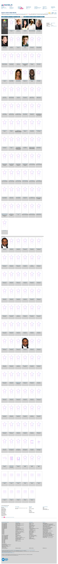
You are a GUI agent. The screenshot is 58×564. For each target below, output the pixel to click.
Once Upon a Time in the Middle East (6, 544)
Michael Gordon (4, 315)
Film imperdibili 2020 (4, 526)
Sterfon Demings (11, 482)
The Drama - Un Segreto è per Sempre (34, 528)
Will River (18, 130)
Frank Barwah (25, 265)
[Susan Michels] (11, 381)
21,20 (49, 527)
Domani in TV (28, 8)
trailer (28, 550)
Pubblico (13, 16)
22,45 (49, 525)
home (2, 550)
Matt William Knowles (39, 130)
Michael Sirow (18, 46)
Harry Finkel (25, 298)
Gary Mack (18, 365)
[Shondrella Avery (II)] (4, 264)
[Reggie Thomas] (38, 431)
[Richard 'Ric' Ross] (32, 498)
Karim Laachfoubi (11, 348)
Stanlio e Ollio (44, 528)
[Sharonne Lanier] (25, 96)
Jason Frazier (32, 482)
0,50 (46, 530)
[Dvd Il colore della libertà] (53, 13)
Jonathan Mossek (32, 382)
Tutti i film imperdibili (4, 523)
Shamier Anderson (31, 80)
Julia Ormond (4, 46)
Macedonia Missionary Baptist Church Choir (5, 214)
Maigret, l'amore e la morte (5, 546)
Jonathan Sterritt (4, 130)
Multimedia (44, 6)
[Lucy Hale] (25, 29)
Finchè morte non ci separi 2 (32, 535)
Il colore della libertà (10, 18)
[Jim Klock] (11, 46)
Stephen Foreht (39, 298)
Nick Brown (38, 163)
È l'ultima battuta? (31, 534)
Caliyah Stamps (32, 213)
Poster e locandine (31, 508)
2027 (5, 7)
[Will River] (18, 129)
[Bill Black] (32, 264)
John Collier (32, 180)
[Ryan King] (4, 96)
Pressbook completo (31, 512)
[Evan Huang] (32, 129)
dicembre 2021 (14, 14)
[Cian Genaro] (18, 96)
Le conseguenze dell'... (45, 524)
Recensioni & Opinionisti (4, 506)
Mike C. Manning (39, 46)
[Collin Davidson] (25, 196)
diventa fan (45, 8)
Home (2, 18)
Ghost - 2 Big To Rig (18, 532)
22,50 (49, 535)
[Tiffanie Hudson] (11, 498)
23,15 (46, 529)
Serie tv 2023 (3, 540)
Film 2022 (3, 530)
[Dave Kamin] (25, 331)
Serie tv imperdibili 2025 (37, 7)
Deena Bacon (11, 265)
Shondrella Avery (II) (4, 265)
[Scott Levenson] (38, 348)
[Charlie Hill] (32, 196)
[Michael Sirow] (18, 46)
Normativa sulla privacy (5, 552)
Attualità (35, 6)
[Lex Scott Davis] (4, 79)
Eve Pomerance (4, 415)
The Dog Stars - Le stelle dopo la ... (19, 529)
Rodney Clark (11, 113)
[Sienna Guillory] (18, 79)
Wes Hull (18, 315)
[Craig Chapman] (11, 281)
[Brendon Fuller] (38, 96)
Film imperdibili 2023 (4, 524)
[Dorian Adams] (25, 213)
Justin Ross (32, 415)
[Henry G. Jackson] (38, 314)
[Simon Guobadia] (11, 314)
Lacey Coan (4, 230)
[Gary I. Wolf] (4, 448)
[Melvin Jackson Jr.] (32, 314)
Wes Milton (38, 180)
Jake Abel (25, 46)
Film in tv (44, 522)
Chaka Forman (32, 46)
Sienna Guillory (18, 80)
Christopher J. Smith (11, 432)
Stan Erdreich (11, 298)
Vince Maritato (32, 365)
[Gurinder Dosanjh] (38, 281)
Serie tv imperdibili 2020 (5, 538)
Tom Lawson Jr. (39, 113)
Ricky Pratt (38, 465)
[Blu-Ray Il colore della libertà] (55, 13)
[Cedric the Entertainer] (32, 29)
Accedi (26, 550)
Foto (33, 16)
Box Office (35, 8)
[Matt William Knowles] (38, 129)
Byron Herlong (25, 113)
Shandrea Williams (18, 482)
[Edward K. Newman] (18, 398)
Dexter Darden (39, 63)
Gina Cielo (4, 113)
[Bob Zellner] (18, 448)
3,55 (47, 526)
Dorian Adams (25, 213)
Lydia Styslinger (11, 80)
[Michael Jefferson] (11, 331)
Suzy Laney (25, 482)
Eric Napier (31, 465)
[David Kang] (32, 331)
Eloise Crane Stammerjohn (11, 466)
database (7, 550)
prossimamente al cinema (5, 522)
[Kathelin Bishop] (38, 213)
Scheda (4, 16)
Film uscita (11, 8)
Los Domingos (31, 529)
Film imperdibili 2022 (4, 525)
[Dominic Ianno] (25, 314)
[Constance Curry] (25, 448)
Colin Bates (11, 248)
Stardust (44, 533)
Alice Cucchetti (3, 511)
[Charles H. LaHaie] (18, 348)
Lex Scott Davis (5, 80)
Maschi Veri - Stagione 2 (5, 545)
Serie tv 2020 (3, 542)
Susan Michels (11, 382)
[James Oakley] (25, 398)
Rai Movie (51, 524)
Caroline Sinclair (4, 432)
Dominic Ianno (25, 315)
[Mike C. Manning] (38, 46)
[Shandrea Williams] (18, 481)
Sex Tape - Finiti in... (45, 537)
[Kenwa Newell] (11, 398)
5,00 (49, 524)
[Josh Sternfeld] (25, 431)
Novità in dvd (31, 522)
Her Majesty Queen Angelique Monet (18, 382)
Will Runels (11, 213)
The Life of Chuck (45, 534)
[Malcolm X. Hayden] (32, 146)
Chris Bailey (25, 465)
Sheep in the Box (17, 527)
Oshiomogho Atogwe (39, 248)
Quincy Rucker (18, 163)
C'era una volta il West (45, 527)
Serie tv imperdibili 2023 (5, 536)
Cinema (11, 6)
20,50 (47, 528)
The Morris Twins (25, 382)
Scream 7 (30, 537)
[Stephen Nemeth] (4, 398)
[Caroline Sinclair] (4, 431)
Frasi (36, 16)
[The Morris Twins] (25, 381)
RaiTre (51, 527)
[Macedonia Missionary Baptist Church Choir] (4, 213)
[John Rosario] (32, 448)
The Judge (44, 530)
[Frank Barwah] (25, 264)
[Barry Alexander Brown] (11, 29)
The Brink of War (4, 547)
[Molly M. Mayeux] (4, 381)
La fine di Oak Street (18, 539)
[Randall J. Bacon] (18, 264)
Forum (18, 16)
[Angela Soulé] (11, 196)
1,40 (49, 532)
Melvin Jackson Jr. (32, 315)
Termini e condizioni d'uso (11, 552)
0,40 (49, 536)
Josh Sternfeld (25, 432)
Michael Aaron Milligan (25, 63)
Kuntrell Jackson (18, 213)
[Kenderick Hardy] (4, 146)
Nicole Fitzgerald (32, 298)
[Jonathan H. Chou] (18, 281)
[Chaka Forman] (32, 46)
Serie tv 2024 (3, 539)
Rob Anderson (32, 248)
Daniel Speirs (18, 432)
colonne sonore (23, 550)
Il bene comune (31, 533)
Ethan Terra (32, 432)
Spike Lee (4, 248)
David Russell (18, 180)
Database (2, 6)
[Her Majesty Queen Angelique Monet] (18, 381)
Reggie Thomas (39, 432)
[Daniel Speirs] (18, 431)
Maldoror (16, 534)
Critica (8, 16)
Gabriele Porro (3, 515)
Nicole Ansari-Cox (4, 63)
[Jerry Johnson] (18, 331)
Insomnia (44, 529)
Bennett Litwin (11, 365)
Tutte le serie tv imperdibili (5, 535)
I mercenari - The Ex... (45, 532)
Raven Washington (11, 163)
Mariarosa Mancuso (3, 509)
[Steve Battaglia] (4, 481)
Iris (47, 529)
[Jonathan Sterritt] (4, 129)
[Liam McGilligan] (18, 196)
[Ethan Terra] (32, 431)
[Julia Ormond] (4, 46)
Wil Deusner (11, 130)
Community (53, 6)
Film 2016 (3, 534)
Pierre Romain (25, 415)
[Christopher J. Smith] (11, 431)
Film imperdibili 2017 (4, 528)
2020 (6, 18)
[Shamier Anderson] (32, 79)
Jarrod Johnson (32, 163)
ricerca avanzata (55, 10)
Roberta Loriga (3, 512)
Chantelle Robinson (25, 163)
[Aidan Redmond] (11, 96)
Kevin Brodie (18, 248)
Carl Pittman (4, 180)
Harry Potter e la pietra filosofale (19, 531)
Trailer (44, 7)
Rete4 (47, 530)
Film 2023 (3, 529)
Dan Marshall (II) (39, 365)
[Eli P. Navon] (38, 381)
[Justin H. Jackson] (4, 331)
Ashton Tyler (32, 63)
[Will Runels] (11, 213)
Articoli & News (17, 506)
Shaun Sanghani (39, 415)
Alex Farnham (18, 298)
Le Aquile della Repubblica (32, 530)
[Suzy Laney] (25, 481)
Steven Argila (4, 465)
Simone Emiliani (3, 508)
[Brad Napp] (25, 146)
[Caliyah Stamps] (32, 213)
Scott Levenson (39, 348)
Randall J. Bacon (18, 265)
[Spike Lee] (25, 348)
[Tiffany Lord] (25, 498)
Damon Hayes (39, 482)
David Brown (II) (39, 265)
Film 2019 (3, 532)
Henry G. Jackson (38, 315)
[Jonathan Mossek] (32, 381)
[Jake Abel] (25, 46)
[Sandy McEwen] (38, 146)
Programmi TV (28, 6)
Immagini (30, 510)
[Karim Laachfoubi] (11, 348)
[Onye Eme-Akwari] (4, 196)
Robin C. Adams (25, 248)
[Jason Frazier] (32, 481)
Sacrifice (16, 540)
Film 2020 (3, 531)
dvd (12, 550)
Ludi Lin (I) (18, 63)
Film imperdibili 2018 (4, 527)
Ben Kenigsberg (3, 513)
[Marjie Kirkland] (11, 146)
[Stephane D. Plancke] (38, 398)
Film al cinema (12, 7)
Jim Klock (11, 46)
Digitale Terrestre (28, 7)
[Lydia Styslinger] (11, 79)
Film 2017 (3, 533)
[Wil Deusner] (11, 129)
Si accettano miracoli (45, 535)
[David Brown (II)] (38, 264)
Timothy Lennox (25, 130)
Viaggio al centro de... (45, 525)
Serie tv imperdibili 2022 (5, 537)
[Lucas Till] (18, 29)
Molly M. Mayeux (4, 382)
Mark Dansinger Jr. (25, 180)
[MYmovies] (7, 5)
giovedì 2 (10, 14)
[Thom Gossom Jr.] (25, 79)
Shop (13, 517)
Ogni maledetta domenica (46, 536)
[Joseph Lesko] (32, 348)
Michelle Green (18, 465)
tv (13, 550)
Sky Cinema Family (52, 525)
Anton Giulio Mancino (4, 514)
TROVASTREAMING (32, 550)
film (4, 18)
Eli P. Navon (38, 382)
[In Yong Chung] (25, 281)
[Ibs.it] (48, 13)
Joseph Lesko (32, 348)
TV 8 (50, 532)
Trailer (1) (30, 507)
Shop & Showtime (45, 506)
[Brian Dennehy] (38, 29)
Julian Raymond (18, 415)
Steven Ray (11, 415)
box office (15, 550)
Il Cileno (16, 526)
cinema (4, 550)
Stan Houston (39, 80)
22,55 (46, 533)
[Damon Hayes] (38, 481)
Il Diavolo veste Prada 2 (32, 525)
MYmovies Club (53, 7)
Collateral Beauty (45, 526)
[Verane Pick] (32, 398)
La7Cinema (52, 536)
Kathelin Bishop (39, 213)
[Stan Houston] (38, 79)
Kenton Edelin (4, 298)
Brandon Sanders (4, 163)
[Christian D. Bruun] (4, 281)
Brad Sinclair (11, 180)
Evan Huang (32, 130)
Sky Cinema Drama (51, 534)
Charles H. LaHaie (18, 348)
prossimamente (19, 550)
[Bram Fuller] (32, 96)
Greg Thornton (32, 113)
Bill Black (32, 265)
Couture (16, 530)
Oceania (16, 536)
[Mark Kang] (38, 331)
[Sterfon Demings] (11, 481)
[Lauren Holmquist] (4, 498)
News (25, 16)
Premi (2, 8)
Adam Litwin (4, 365)
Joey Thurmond (11, 63)
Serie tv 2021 (3, 541)
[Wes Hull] (18, 314)
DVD (43, 508)
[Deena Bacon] (11, 264)
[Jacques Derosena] (32, 281)
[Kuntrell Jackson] (18, 213)
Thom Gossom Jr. (25, 80)
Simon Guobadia (11, 315)
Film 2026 (2, 7)
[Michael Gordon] (4, 314)
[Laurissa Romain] (18, 146)
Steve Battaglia (5, 482)
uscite (10, 550)
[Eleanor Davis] (38, 196)
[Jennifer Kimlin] (18, 498)
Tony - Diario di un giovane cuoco (19, 525)
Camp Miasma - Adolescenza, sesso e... (20, 537)
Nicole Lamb (18, 113)
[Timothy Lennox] (25, 129)
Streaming (19, 6)
